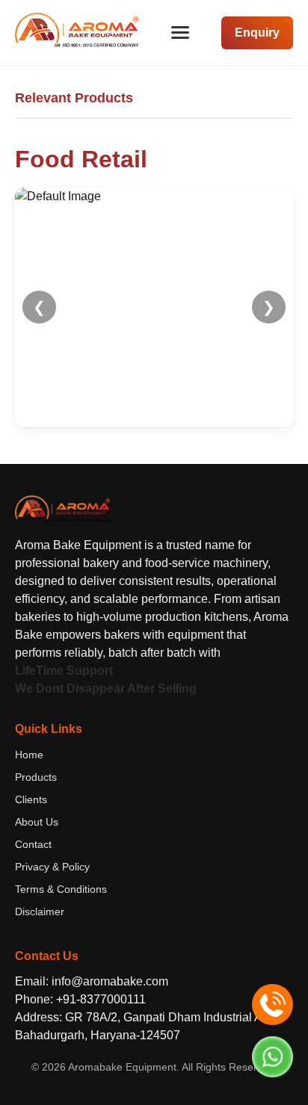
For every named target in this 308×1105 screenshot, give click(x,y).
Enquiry (257, 32)
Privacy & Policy (52, 867)
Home (29, 755)
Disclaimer (39, 911)
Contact (33, 844)
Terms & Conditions (61, 889)
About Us (36, 822)
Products (36, 777)
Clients (31, 799)
